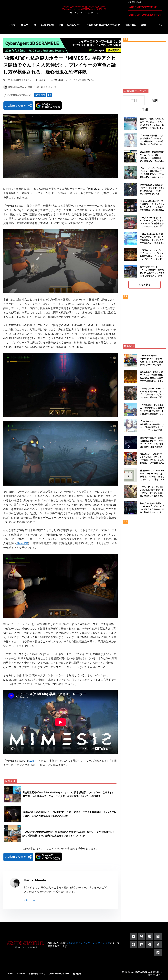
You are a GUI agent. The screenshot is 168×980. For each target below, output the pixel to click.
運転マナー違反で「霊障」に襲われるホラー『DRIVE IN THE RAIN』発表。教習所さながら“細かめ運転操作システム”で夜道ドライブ (152, 444)
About (10, 973)
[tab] (133, 100)
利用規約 (77, 973)
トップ (12, 25)
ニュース (52, 87)
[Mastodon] (141, 944)
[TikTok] (158, 944)
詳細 (143, 25)
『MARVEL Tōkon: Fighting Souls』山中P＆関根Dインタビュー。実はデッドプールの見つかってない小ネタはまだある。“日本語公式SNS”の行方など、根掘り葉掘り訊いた (152, 364)
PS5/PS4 (130, 25)
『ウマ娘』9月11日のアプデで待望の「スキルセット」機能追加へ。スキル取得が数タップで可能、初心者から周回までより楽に (152, 141)
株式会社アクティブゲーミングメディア (88, 942)
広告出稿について (37, 973)
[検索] (160, 25)
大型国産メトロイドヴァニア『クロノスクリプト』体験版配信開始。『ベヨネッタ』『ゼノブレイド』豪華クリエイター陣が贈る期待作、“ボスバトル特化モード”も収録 (152, 259)
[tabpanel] (144, 202)
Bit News (40, 95)
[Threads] (133, 944)
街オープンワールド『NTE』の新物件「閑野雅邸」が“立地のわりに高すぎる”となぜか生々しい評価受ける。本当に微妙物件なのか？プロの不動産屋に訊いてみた (152, 276)
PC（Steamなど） (70, 25)
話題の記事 (47, 25)
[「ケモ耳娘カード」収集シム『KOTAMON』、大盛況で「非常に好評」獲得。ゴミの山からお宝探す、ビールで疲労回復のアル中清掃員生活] (130, 409)
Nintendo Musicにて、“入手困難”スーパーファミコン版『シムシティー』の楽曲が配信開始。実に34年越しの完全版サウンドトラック (152, 207)
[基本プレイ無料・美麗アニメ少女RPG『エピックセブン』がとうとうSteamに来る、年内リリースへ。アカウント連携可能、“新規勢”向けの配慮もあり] (130, 507)
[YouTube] (133, 936)
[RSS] (158, 952)
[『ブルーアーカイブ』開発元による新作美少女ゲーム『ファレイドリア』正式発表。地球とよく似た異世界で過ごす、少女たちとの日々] (130, 491)
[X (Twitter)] (158, 936)
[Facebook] (149, 944)
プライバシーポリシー (59, 973)
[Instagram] (149, 936)
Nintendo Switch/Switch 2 (103, 25)
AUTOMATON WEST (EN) (144, 7)
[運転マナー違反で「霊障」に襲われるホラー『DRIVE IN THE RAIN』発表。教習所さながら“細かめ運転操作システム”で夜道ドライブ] (130, 442)
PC (49, 95)
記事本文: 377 (29, 900)
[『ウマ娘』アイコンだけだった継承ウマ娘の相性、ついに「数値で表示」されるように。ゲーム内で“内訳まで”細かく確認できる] (130, 425)
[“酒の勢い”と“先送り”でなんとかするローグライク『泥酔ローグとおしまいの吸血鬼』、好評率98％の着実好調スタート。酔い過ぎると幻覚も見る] (130, 458)
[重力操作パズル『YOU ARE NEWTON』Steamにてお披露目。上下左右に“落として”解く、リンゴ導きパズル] (130, 475)
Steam (32, 760)
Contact (21, 973)
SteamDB (22, 543)
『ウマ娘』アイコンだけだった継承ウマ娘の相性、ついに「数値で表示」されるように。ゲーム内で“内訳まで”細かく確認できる (152, 427)
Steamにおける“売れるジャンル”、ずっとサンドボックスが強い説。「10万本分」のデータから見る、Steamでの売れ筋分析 (152, 190)
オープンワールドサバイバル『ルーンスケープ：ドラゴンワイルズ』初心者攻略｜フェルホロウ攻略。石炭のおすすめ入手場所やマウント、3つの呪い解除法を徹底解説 (152, 226)
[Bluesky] (141, 936)
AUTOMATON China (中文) (145, 14)
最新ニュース (28, 25)
